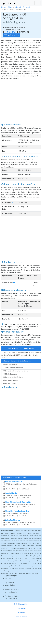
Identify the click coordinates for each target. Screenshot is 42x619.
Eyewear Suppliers (11, 592)
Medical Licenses (11, 374)
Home (3, 7)
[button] (12, 202)
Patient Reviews (10, 383)
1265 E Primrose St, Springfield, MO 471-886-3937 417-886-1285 (17, 513)
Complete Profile (11, 365)
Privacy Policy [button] (21, 617)
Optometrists (9, 583)
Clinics (10, 7)
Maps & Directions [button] (12, 35)
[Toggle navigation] (37, 3)
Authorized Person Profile (14, 368)
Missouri (18, 7)
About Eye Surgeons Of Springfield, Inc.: (17, 361)
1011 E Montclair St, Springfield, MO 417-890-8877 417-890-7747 (18, 495)
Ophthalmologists (11, 576)
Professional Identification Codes (16, 371)
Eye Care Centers (11, 599)
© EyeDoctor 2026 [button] (21, 604)
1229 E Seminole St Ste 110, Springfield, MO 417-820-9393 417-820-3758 (20, 504)
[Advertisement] (21, 101)
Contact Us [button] (21, 608)
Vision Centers (10, 585)
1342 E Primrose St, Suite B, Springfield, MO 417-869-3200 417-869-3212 (20, 522)
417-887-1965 (10, 32)
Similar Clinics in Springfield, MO (14, 477)
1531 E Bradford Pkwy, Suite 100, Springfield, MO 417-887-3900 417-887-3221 (20, 485)
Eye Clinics (8, 578)
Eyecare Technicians (12, 589)
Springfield (26, 7)
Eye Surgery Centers (12, 596)
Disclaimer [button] (21, 612)
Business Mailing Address (14, 377)
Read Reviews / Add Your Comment (21, 348)
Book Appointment (11, 380)
